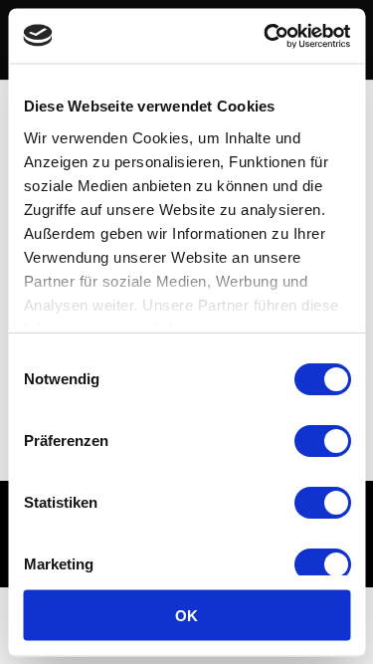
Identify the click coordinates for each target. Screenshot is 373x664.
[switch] (321, 441)
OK (186, 614)
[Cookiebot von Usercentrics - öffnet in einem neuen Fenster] (265, 36)
